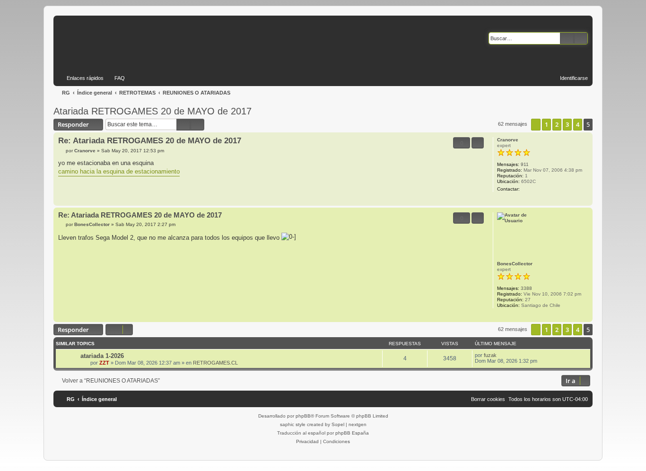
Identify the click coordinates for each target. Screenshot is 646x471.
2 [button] (557, 124)
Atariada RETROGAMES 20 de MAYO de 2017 (152, 111)
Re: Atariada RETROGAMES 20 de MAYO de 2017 (149, 140)
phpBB (303, 416)
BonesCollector (515, 263)
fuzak (490, 355)
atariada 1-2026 (102, 355)
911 (525, 164)
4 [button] (577, 124)
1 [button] (546, 124)
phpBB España (352, 433)
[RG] (144, 42)
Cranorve (507, 139)
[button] (536, 124)
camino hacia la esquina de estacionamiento (119, 171)
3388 (526, 288)
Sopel (338, 424)
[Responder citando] (477, 142)
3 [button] (567, 124)
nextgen (358, 424)
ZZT (104, 363)
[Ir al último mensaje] (501, 355)
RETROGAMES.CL (215, 363)
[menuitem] (115, 78)
